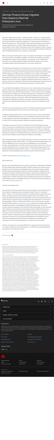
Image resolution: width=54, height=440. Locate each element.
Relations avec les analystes (7, 342)
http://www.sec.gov (24, 203)
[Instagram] (52, 302)
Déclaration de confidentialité (7, 371)
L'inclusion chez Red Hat (6, 364)
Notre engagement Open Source (34, 336)
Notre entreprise (4, 334)
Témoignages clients (5, 339)
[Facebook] (45, 302)
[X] (49, 302)
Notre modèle (4, 336)
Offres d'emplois (31, 342)
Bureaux (2, 362)
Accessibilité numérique (5, 372)
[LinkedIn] (38, 302)
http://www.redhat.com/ (23, 155)
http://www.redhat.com (15, 180)
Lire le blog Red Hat (40, 362)
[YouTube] (42, 302)
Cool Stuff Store (22, 364)
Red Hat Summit (40, 364)
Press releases (5, 11)
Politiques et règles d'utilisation (43, 371)
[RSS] (12, 235)
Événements (39, 360)
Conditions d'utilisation (23, 371)
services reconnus (9, 330)
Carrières (20, 360)
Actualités (29, 334)
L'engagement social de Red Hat (34, 339)
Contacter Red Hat (22, 362)
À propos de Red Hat (5, 360)
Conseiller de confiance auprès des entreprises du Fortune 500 (34, 327)
